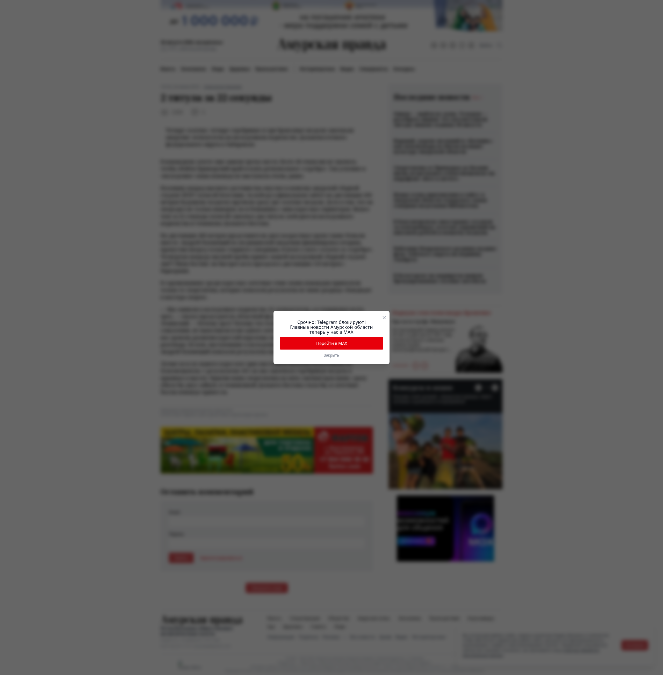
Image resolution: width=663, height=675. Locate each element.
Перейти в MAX (331, 343)
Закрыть (331, 355)
